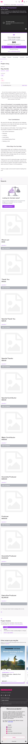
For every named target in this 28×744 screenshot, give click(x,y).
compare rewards (8, 206)
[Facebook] (1, 695)
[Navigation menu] (26, 1)
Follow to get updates (8, 632)
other (3, 80)
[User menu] (24, 2)
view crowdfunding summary (14, 51)
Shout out (5, 240)
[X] (3, 695)
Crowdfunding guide (18, 624)
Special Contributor (9, 398)
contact (7, 70)
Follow (14, 46)
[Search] (16, 1)
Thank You (5, 279)
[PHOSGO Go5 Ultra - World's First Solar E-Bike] (13, 658)
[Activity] (22, 1)
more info (3, 70)
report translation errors (6, 703)
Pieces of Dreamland (8, 8)
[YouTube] (5, 695)
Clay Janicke (5, 9)
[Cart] (19, 2)
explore (7, 643)
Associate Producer (9, 477)
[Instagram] (7, 695)
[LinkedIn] (9, 695)
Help (11, 624)
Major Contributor (8, 437)
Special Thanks (7, 358)
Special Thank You (8, 319)
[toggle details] (24, 682)
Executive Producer (9, 595)
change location (20, 4)
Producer (5, 516)
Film (2, 75)
